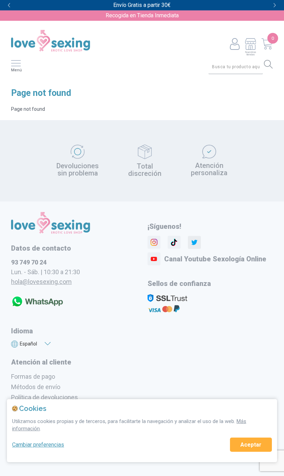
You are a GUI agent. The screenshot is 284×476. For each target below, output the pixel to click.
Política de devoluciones (44, 397)
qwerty (275, 5)
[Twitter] (194, 242)
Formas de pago (33, 376)
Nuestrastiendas (250, 53)
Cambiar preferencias (38, 444)
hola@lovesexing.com (41, 281)
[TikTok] (174, 242)
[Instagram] (154, 242)
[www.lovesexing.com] (50, 232)
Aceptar (250, 444)
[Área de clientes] (235, 44)
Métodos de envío (35, 386)
